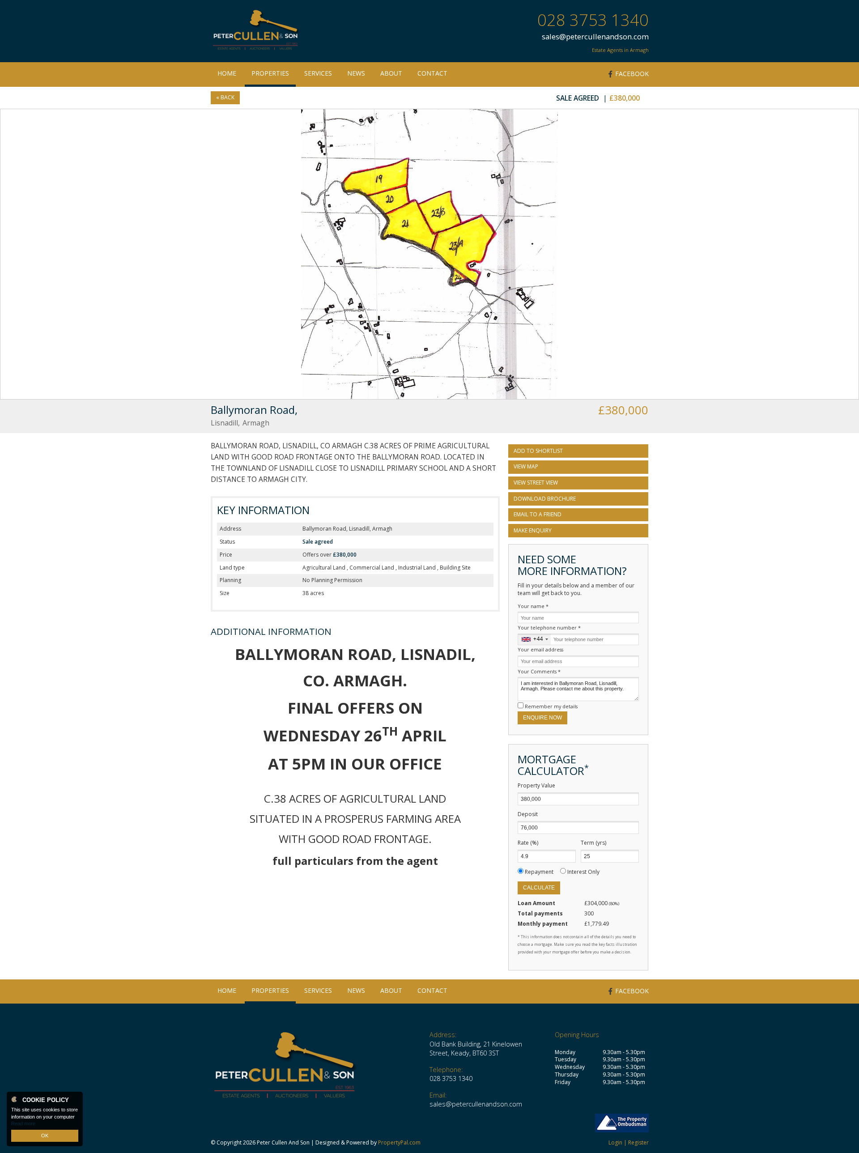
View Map (526, 466)
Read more (23, 1123)
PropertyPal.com (399, 1142)
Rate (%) (528, 843)
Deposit (528, 814)
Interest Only (583, 872)
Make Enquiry (533, 530)
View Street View (536, 482)
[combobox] (534, 639)
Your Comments (539, 671)
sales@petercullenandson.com (595, 36)
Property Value (536, 785)
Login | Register (628, 1142)
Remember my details (551, 706)
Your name (533, 606)
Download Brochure (545, 498)
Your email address (540, 649)
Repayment (539, 872)
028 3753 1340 (593, 20)
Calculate (539, 888)
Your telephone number (549, 627)
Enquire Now (542, 718)
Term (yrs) (593, 843)
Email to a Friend (537, 514)
